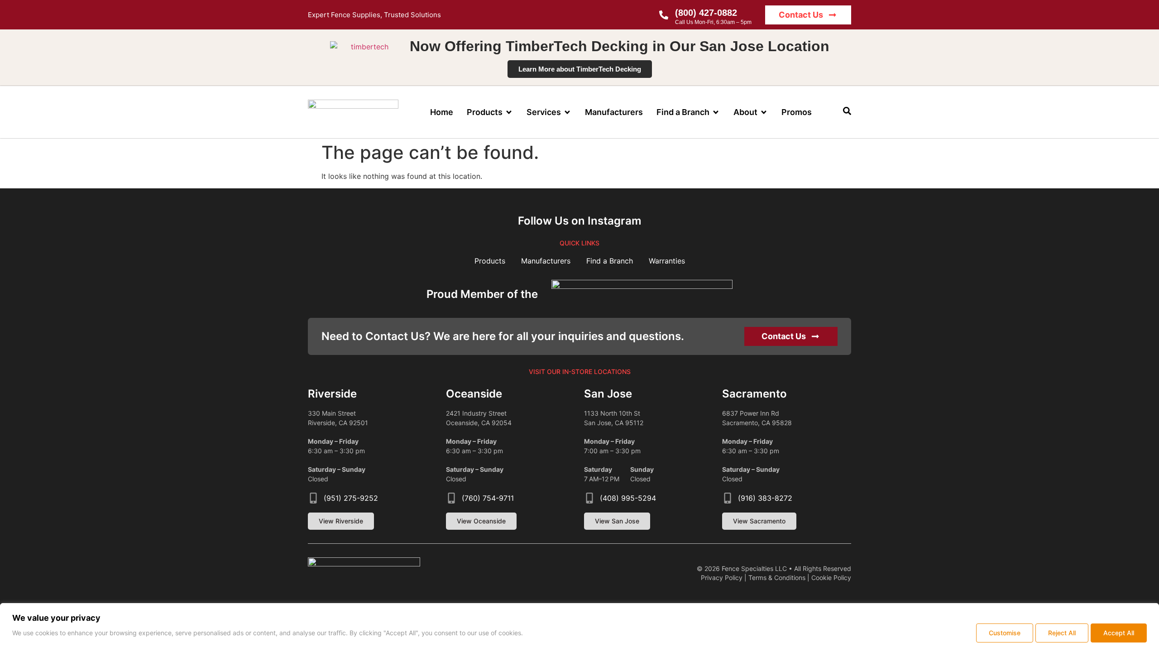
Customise (1004, 633)
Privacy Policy (721, 577)
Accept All (1118, 633)
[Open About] (764, 112)
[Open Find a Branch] (716, 112)
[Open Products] (509, 112)
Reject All (1062, 633)
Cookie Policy (831, 577)
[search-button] (847, 111)
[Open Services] (567, 112)
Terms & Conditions (776, 577)
